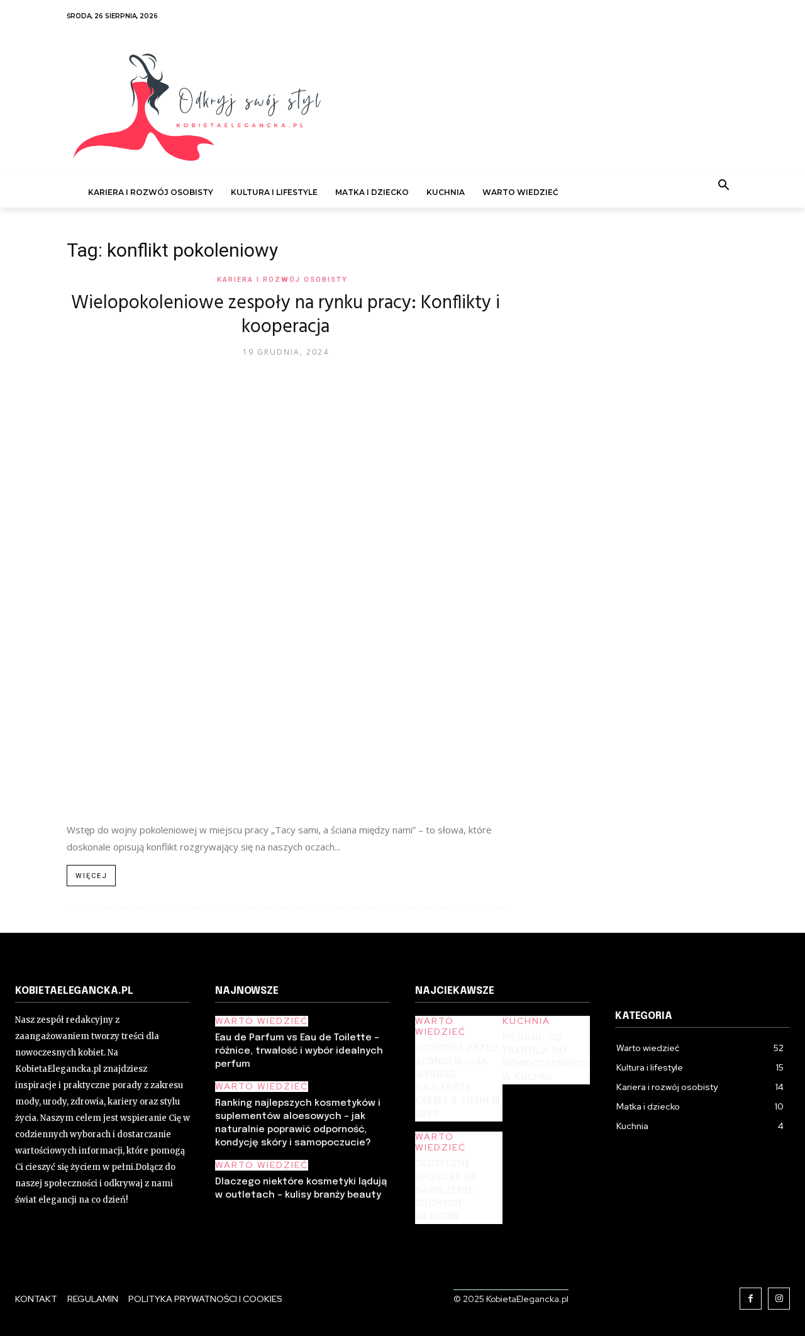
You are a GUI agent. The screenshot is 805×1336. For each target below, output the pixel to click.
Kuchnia (526, 1021)
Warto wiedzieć (261, 1021)
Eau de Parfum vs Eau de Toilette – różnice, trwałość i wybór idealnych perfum (299, 1051)
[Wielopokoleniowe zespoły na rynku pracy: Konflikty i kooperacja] (285, 590)
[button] (724, 186)
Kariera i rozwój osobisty (282, 280)
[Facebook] (751, 1299)
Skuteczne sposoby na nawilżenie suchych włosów (446, 1190)
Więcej (91, 876)
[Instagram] (779, 1299)
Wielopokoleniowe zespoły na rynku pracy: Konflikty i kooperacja (285, 315)
